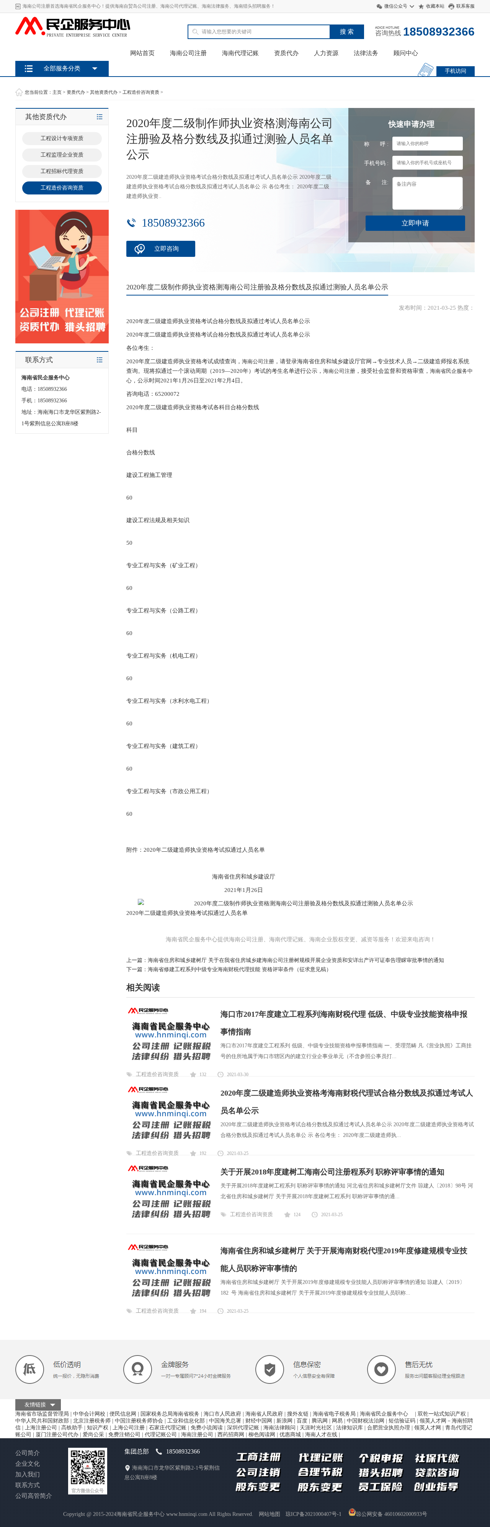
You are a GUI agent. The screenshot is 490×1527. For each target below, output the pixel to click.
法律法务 (366, 53)
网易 (337, 1421)
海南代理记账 (240, 53)
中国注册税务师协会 (139, 1421)
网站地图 (269, 1514)
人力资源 (326, 53)
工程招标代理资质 (62, 171)
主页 (57, 92)
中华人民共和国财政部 (42, 1421)
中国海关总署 (225, 1421)
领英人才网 (427, 1428)
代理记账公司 (161, 1434)
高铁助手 (72, 1428)
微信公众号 (395, 6)
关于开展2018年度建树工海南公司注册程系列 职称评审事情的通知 (332, 1172)
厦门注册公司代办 (57, 1434)
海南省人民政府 (264, 1414)
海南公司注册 (188, 53)
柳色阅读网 (261, 1434)
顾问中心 (406, 53)
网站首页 (142, 53)
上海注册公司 (41, 1428)
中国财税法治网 (365, 1421)
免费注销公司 (124, 1434)
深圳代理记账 (243, 1428)
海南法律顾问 (279, 1428)
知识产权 (97, 1428)
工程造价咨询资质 (140, 92)
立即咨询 (166, 248)
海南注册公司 (197, 1434)
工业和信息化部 (186, 1421)
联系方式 (27, 1485)
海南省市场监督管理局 (42, 1414)
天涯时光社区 (316, 1428)
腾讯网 (320, 1421)
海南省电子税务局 (334, 1414)
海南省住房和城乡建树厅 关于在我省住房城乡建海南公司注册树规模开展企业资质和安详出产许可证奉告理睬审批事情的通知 (296, 960)
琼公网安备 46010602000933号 (391, 1514)
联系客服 (465, 6)
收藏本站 (435, 6)
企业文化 (27, 1463)
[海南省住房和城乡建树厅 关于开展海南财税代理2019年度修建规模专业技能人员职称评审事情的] (169, 1300)
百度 (302, 1421)
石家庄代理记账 (167, 1428)
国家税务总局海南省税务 (169, 1414)
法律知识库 (349, 1428)
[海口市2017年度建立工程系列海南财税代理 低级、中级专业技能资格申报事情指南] (169, 1063)
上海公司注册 (129, 1428)
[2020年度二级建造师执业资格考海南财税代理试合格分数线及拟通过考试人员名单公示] (169, 1142)
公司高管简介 (33, 1496)
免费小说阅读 (207, 1428)
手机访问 (455, 71)
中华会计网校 (89, 1414)
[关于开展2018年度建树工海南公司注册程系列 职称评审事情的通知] (169, 1221)
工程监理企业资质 (62, 155)
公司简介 (27, 1453)
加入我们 (27, 1474)
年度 (144, 321)
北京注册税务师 (92, 1421)
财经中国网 (258, 1421)
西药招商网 (230, 1434)
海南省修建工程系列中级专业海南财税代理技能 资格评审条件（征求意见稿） (240, 969)
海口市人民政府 (222, 1414)
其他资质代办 (104, 92)
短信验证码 (402, 1421)
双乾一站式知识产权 (442, 1414)
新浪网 (284, 1421)
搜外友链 (298, 1414)
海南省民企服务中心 (386, 1414)
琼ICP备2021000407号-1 (313, 1514)
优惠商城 (290, 1434)
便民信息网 (122, 1414)
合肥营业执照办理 (388, 1428)
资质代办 (286, 53)
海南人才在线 (321, 1434)
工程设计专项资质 (62, 138)
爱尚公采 (93, 1434)
